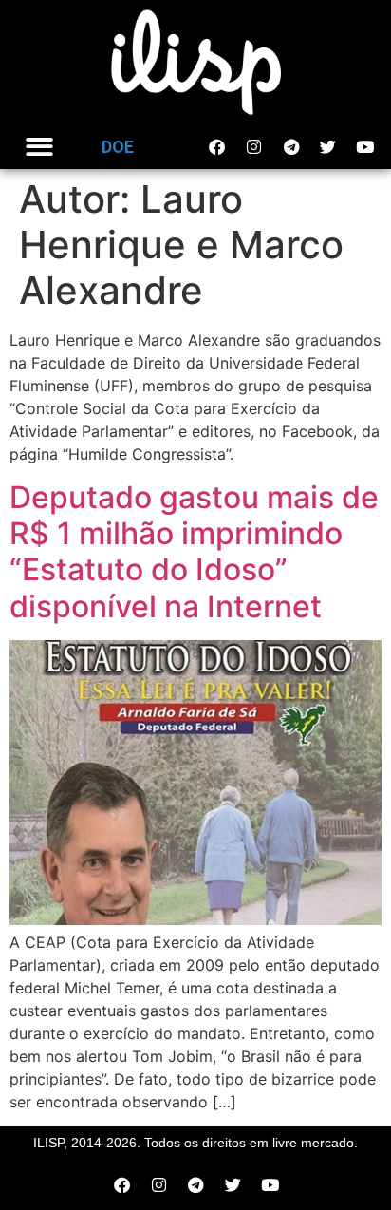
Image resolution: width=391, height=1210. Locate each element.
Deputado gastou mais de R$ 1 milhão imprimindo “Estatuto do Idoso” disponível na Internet (194, 552)
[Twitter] (328, 147)
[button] (39, 147)
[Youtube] (365, 147)
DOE (118, 147)
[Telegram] (291, 147)
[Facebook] (217, 147)
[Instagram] (254, 147)
